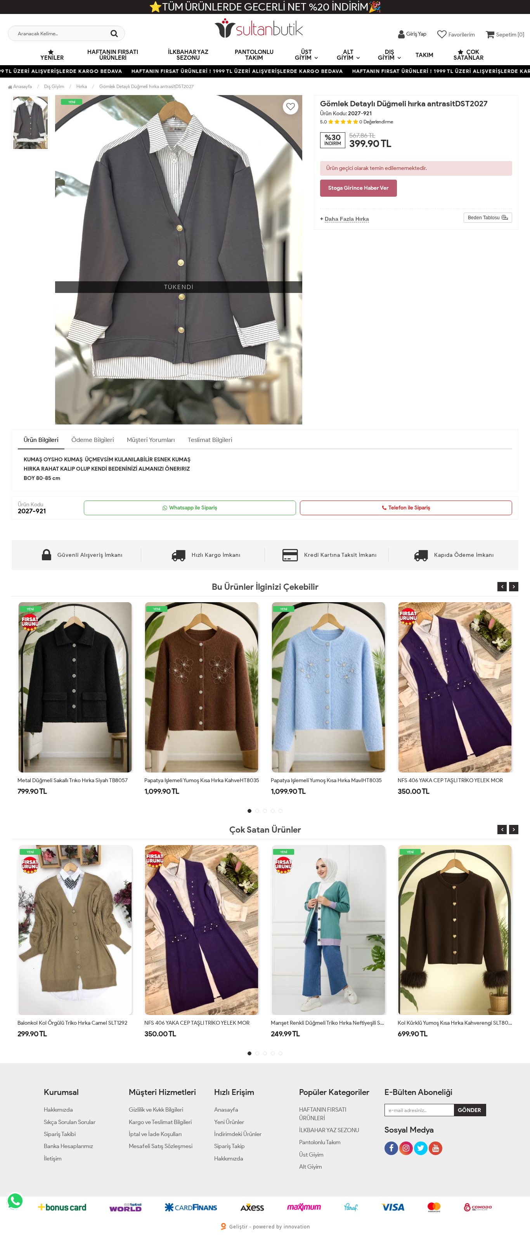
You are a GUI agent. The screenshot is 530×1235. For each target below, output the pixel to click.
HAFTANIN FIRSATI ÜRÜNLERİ (112, 54)
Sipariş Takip (229, 1146)
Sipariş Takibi (60, 1134)
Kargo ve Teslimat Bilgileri (160, 1122)
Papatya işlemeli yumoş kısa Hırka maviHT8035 (199, 780)
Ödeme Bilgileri (92, 439)
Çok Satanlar (468, 54)
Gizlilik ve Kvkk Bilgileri (156, 1109)
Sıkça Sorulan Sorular (69, 1122)
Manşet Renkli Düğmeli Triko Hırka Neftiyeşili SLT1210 (202, 1023)
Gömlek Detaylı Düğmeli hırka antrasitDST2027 (146, 86)
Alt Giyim (345, 54)
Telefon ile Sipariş (409, 507)
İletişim (53, 1158)
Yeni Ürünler (229, 1122)
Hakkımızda (58, 1109)
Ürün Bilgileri (41, 439)
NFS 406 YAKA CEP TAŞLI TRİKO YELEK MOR (323, 780)
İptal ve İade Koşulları (155, 1134)
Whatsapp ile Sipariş (193, 507)
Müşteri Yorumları (151, 439)
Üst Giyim (303, 54)
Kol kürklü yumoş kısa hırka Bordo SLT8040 (450, 1023)
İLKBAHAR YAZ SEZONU (188, 54)
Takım (424, 55)
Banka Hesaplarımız (68, 1146)
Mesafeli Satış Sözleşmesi (160, 1146)
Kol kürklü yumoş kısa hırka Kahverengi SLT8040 (328, 1023)
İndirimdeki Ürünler (238, 1134)
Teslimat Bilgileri (210, 439)
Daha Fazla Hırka (347, 219)
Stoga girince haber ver (358, 188)
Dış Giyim (386, 54)
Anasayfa (22, 86)
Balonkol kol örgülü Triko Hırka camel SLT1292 (452, 780)
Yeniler (52, 57)
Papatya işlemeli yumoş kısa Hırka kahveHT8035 (74, 780)
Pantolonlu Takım (254, 54)
